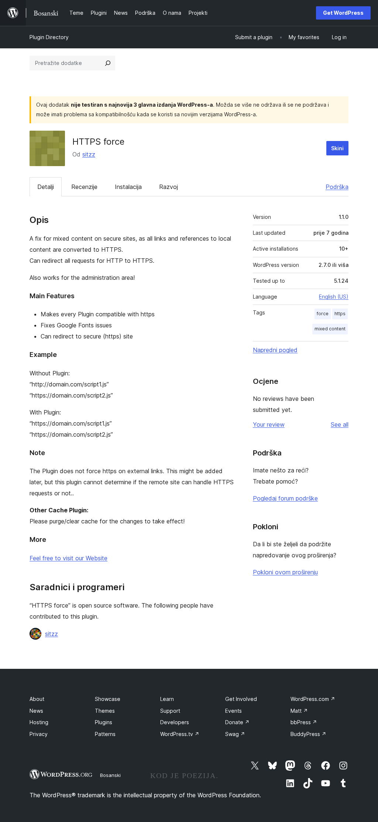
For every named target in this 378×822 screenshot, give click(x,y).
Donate (237, 722)
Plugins (103, 722)
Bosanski (110, 775)
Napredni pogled (275, 350)
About (37, 699)
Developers (174, 722)
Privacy (39, 734)
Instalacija (128, 186)
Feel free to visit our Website (68, 558)
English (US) (333, 296)
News (36, 711)
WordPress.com (313, 699)
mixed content (330, 328)
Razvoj (168, 186)
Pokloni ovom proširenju (285, 572)
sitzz (88, 154)
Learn (167, 699)
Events (233, 711)
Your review (269, 424)
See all (339, 424)
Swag (235, 734)
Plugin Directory (49, 37)
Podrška (337, 186)
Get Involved (241, 699)
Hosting (39, 722)
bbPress (304, 722)
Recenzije (84, 186)
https (340, 313)
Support (170, 711)
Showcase (107, 699)
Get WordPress (343, 13)
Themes (105, 711)
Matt (299, 711)
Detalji (45, 186)
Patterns (105, 734)
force (323, 313)
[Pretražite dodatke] (107, 63)
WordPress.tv (179, 734)
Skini (337, 148)
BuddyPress (308, 734)
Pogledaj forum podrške (285, 498)
